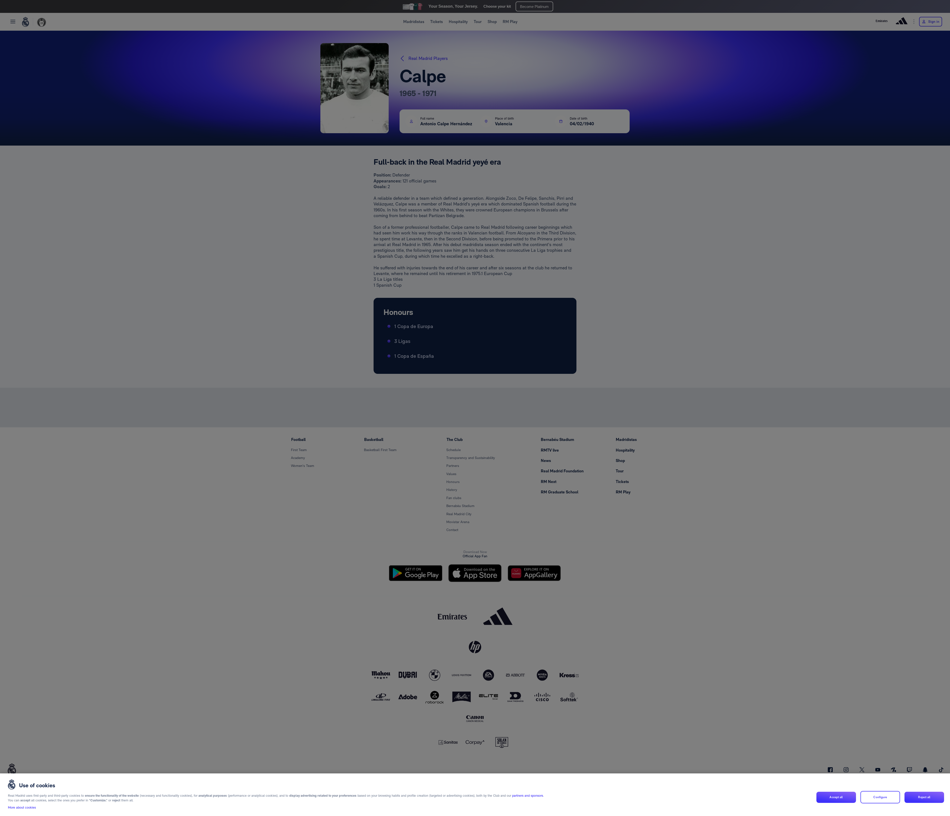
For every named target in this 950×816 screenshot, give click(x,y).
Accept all (836, 797)
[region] (475, 794)
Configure (880, 797)
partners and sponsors (527, 795)
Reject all (924, 797)
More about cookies (22, 808)
